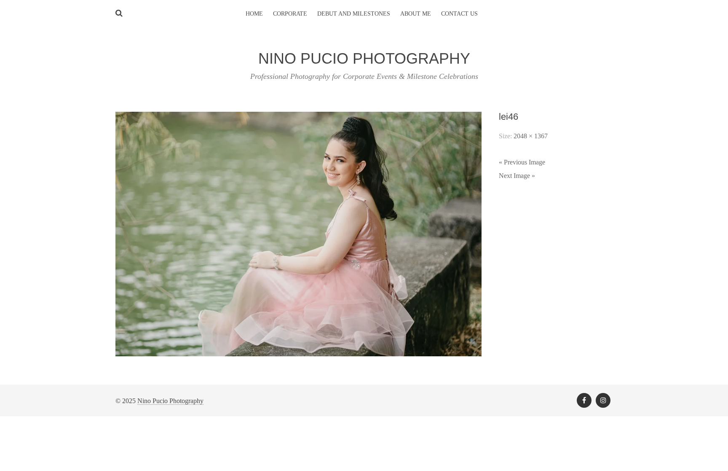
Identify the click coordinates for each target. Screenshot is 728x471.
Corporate (290, 14)
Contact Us (459, 14)
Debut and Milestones (353, 14)
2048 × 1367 (531, 136)
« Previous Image (522, 162)
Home (254, 14)
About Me (415, 14)
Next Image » (517, 175)
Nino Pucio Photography (170, 400)
